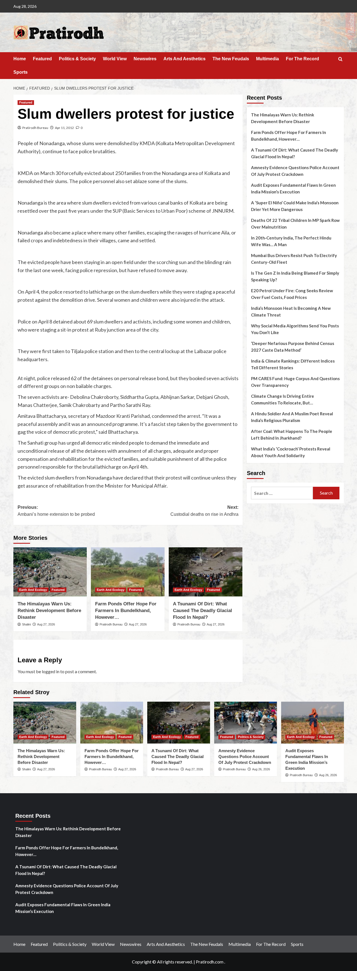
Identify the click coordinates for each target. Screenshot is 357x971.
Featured (42, 58)
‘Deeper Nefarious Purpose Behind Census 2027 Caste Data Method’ (292, 347)
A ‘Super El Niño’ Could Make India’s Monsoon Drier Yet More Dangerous (295, 206)
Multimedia (267, 58)
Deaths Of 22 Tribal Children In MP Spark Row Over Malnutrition (295, 223)
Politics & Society (77, 58)
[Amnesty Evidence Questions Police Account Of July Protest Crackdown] (245, 723)
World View (115, 58)
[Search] (340, 59)
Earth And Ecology (33, 589)
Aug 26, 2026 (261, 769)
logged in (50, 671)
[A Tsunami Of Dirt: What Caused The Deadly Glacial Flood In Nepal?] (205, 571)
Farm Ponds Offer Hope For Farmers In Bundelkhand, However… (125, 610)
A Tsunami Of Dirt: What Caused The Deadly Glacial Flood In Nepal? (202, 610)
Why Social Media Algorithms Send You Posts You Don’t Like (295, 329)
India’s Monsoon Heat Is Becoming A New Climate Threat (291, 311)
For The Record (302, 58)
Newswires (145, 58)
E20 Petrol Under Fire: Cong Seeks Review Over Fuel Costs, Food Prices (292, 294)
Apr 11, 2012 (64, 128)
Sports (20, 72)
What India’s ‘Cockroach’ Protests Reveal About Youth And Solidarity (290, 452)
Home (19, 58)
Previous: (56, 511)
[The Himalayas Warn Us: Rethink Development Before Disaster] (50, 571)
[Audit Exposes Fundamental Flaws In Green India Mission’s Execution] (312, 723)
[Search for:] (282, 493)
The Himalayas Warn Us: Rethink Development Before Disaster (49, 610)
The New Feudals (231, 58)
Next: (204, 511)
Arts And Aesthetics (184, 58)
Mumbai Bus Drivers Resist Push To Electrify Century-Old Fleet (294, 259)
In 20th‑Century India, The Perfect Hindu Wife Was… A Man (291, 241)
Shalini (26, 624)
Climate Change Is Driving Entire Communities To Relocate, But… (282, 399)
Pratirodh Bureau (35, 128)
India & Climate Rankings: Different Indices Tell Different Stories (293, 364)
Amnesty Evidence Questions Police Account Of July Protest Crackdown (295, 171)
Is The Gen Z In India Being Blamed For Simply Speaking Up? (295, 276)
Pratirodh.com (209, 961)
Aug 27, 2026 (46, 624)
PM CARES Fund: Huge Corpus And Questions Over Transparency (295, 382)
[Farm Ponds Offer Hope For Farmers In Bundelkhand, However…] (128, 571)
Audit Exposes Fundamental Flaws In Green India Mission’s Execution (293, 188)
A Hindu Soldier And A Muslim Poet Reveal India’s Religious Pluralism (292, 417)
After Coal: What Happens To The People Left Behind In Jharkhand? (291, 434)
